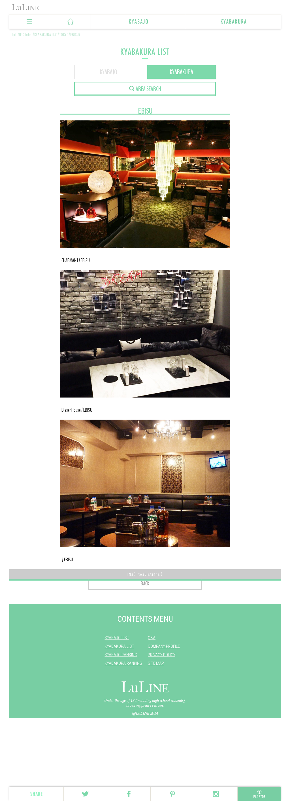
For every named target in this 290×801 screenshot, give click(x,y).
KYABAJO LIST (117, 637)
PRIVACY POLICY (161, 654)
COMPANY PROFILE (164, 646)
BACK (145, 583)
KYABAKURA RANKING (123, 663)
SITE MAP (156, 663)
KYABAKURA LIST (119, 646)
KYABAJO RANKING (121, 654)
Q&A (151, 637)
